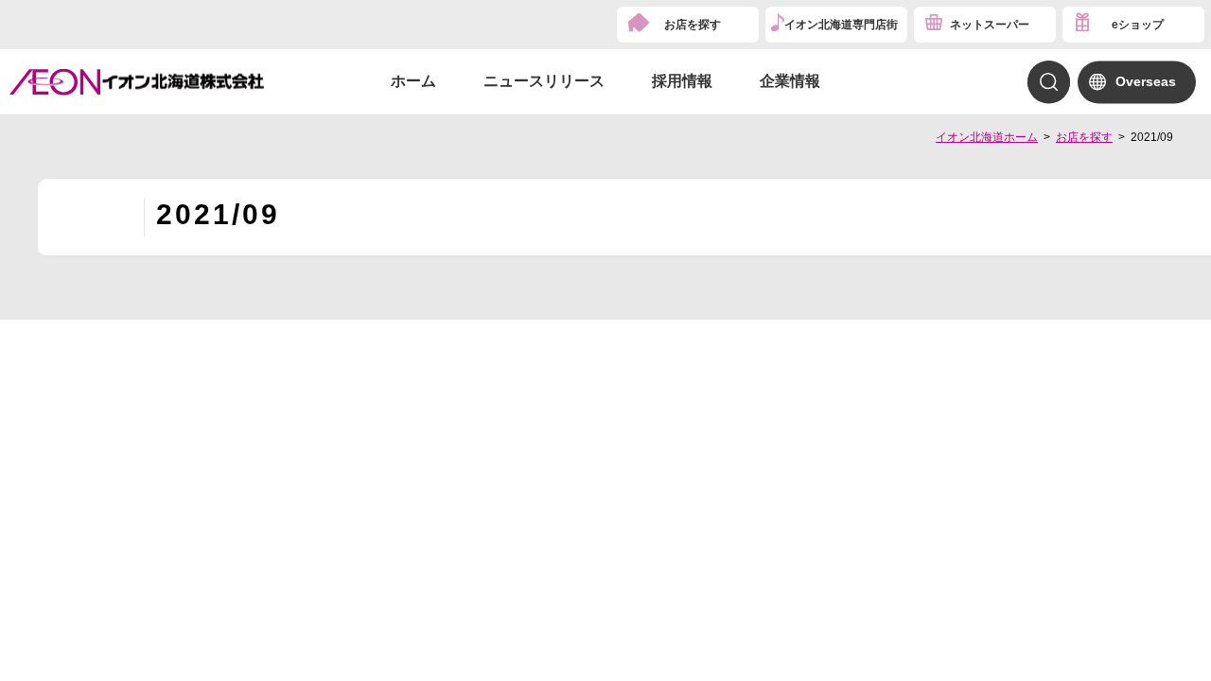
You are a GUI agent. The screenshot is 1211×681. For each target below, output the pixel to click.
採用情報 (682, 81)
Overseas (1145, 81)
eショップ (1138, 24)
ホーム (413, 81)
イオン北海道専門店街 (841, 24)
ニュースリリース (544, 81)
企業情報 (790, 81)
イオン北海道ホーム (987, 137)
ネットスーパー (989, 24)
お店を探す (692, 24)
